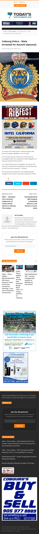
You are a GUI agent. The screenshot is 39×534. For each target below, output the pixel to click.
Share (9, 183)
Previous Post (7, 194)
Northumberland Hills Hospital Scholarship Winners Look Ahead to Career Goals (31, 202)
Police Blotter (12, 31)
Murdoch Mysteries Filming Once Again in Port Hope (18, 463)
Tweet (18, 183)
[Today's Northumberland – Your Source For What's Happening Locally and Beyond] (19, 15)
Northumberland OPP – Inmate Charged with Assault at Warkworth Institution (31, 279)
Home (15, 2)
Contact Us (22, 2)
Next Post (33, 194)
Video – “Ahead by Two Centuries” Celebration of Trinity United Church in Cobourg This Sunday (9, 202)
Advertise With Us (20, 5)
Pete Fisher (19, 215)
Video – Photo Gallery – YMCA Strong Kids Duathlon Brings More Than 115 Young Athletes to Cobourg (19, 284)
